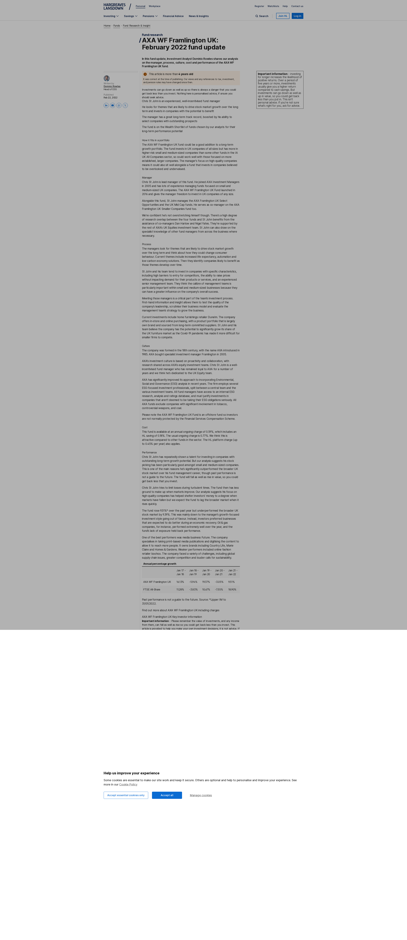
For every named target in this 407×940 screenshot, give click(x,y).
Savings (129, 16)
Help (285, 6)
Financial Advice (173, 16)
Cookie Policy (128, 784)
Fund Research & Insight (136, 25)
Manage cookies (201, 795)
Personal (140, 6)
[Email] (112, 105)
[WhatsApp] (118, 105)
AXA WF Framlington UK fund (165, 144)
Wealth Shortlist (175, 127)
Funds (116, 25)
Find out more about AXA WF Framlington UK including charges (180, 610)
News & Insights (199, 16)
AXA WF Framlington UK (157, 581)
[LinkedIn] (106, 105)
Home (107, 25)
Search (263, 16)
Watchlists (273, 6)
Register (259, 6)
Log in (297, 15)
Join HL (282, 15)
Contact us (297, 6)
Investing (109, 16)
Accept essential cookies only (126, 795)
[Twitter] (125, 105)
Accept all (167, 795)
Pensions (148, 16)
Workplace (154, 6)
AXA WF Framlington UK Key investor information (172, 616)
